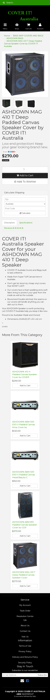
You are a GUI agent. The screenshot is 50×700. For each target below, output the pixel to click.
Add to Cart (26, 175)
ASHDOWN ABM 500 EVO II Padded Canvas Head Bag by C (23, 475)
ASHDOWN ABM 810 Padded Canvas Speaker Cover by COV (24, 525)
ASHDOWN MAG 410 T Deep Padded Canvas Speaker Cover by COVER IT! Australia (23, 43)
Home (7, 36)
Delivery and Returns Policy (25, 657)
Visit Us (25, 636)
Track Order (25, 611)
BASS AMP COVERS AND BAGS (28, 36)
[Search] (4, 3)
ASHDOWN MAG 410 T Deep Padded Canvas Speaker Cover (23, 575)
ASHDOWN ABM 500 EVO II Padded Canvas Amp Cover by (23, 424)
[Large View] (6, 104)
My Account (25, 605)
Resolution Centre (25, 616)
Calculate (25, 213)
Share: (5, 152)
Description (9, 222)
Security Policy (25, 662)
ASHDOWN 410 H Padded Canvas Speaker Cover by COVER (24, 374)
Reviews (8, 228)
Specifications (25, 222)
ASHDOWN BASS (15, 38)
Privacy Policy (25, 651)
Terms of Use (25, 646)
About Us (25, 625)
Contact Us (25, 631)
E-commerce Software (22, 696)
